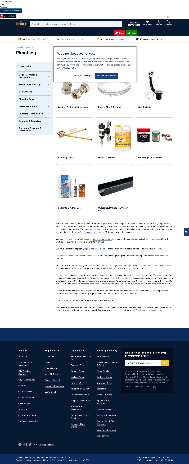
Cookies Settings (83, 75)
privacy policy (144, 382)
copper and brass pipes (94, 248)
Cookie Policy (70, 68)
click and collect (90, 232)
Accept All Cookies (106, 75)
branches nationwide (102, 239)
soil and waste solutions (71, 255)
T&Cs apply (150, 386)
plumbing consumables (139, 265)
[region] (95, 64)
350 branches (142, 310)
